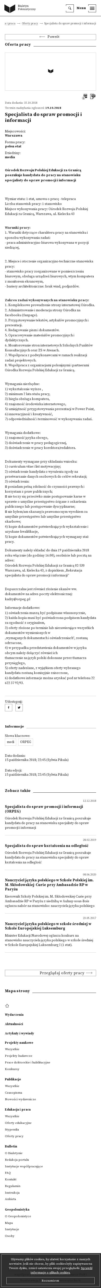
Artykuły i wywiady (19, 1033)
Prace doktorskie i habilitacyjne (27, 1062)
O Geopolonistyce (18, 1216)
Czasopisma (13, 1093)
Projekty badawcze (18, 1056)
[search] (70, 8)
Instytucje (12, 1229)
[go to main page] (21, 9)
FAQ (8, 1173)
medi (10, 742)
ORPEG (25, 742)
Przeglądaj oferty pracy (62, 973)
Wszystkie (12, 1049)
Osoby (9, 1236)
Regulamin (12, 1186)
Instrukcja (12, 1193)
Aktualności (14, 1024)
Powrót (53, 37)
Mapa (9, 1223)
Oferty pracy (30, 23)
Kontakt (10, 1179)
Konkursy (12, 1069)
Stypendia (12, 1129)
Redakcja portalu (17, 1160)
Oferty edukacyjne (18, 1123)
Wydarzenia (14, 1015)
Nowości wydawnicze (20, 1099)
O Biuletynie (14, 1153)
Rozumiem (50, 1281)
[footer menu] (8, 1006)
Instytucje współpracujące (24, 1166)
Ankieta (10, 1199)
